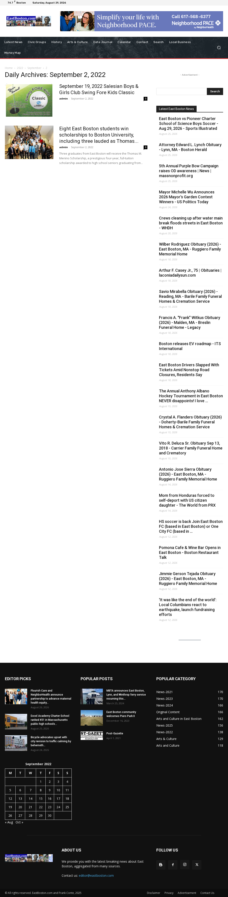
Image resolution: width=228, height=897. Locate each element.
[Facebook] (172, 864)
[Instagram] (184, 864)
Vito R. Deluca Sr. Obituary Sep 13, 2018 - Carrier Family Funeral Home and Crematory (190, 448)
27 (20, 815)
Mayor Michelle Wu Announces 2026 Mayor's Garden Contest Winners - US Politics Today (186, 197)
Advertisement (187, 893)
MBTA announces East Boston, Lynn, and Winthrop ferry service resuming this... (126, 694)
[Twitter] (196, 864)
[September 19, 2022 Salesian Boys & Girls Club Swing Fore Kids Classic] (29, 100)
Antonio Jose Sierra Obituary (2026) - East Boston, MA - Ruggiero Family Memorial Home (188, 474)
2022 (20, 68)
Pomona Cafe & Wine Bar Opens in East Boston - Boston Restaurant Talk (190, 552)
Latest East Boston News (176, 109)
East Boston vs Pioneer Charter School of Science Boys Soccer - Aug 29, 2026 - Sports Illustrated (188, 123)
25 (67, 807)
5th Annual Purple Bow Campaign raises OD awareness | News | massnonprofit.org (188, 171)
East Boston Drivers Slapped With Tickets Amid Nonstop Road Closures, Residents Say (189, 370)
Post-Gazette (114, 733)
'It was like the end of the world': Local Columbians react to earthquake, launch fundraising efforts (187, 607)
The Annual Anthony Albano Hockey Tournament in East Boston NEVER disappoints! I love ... (191, 396)
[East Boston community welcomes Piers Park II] (92, 718)
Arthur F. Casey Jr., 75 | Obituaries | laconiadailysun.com (190, 273)
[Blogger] (160, 864)
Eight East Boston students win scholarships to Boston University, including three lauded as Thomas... (98, 135)
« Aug (9, 822)
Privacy (169, 893)
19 (10, 807)
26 (10, 815)
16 (49, 798)
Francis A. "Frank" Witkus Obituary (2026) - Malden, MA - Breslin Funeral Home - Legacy (189, 322)
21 (30, 807)
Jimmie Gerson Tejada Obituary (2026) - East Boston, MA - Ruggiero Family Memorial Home (188, 578)
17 (58, 798)
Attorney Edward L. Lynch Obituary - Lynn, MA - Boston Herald (190, 147)
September (34, 68)
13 (20, 798)
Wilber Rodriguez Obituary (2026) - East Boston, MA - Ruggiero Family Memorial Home (190, 249)
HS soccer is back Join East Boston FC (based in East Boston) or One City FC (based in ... (191, 526)
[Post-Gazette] (92, 735)
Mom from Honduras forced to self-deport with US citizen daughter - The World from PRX (187, 500)
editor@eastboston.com (96, 875)
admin (63, 98)
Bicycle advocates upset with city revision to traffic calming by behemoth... (51, 741)
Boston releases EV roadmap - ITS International (190, 346)
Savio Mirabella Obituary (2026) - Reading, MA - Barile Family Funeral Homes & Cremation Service (190, 296)
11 (67, 790)
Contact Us (207, 893)
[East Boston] (28, 21)
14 (30, 798)
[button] (219, 47)
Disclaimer (153, 893)
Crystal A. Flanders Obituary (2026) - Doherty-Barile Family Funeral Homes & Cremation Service (190, 422)
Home (9, 68)
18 (67, 798)
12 (10, 798)
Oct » (19, 822)
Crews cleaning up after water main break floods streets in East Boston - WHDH (191, 223)
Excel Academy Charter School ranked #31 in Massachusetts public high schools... (50, 719)
